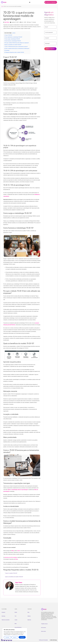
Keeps (16, 559)
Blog (13, 550)
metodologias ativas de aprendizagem (20, 489)
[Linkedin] (9, 640)
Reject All (14, 637)
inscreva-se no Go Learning (11, 557)
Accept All (22, 637)
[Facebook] (6, 640)
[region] (14, 634)
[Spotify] (11, 640)
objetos (9, 489)
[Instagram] (4, 640)
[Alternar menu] (29, 2)
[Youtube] (2, 640)
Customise (7, 637)
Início (2, 6)
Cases (18, 550)
